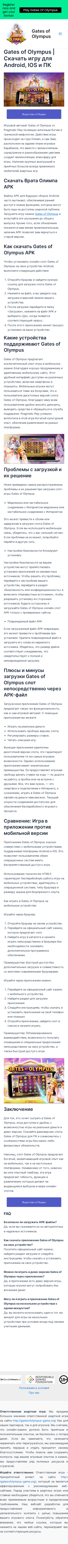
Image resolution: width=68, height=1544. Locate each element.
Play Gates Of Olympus (40, 10)
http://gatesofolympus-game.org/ (34, 1420)
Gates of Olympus (41, 33)
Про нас (34, 1392)
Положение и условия (34, 1388)
